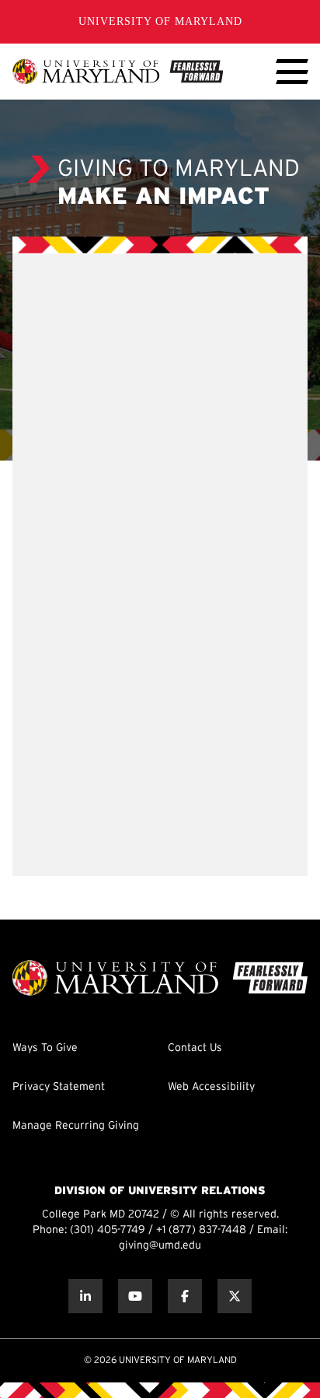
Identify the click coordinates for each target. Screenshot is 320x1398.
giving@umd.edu (160, 1246)
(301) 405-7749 (107, 1230)
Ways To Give (45, 1048)
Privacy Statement (58, 1087)
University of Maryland (160, 21)
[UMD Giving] (117, 71)
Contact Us (195, 1048)
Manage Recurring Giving (75, 1126)
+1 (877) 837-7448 (201, 1230)
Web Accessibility (211, 1087)
